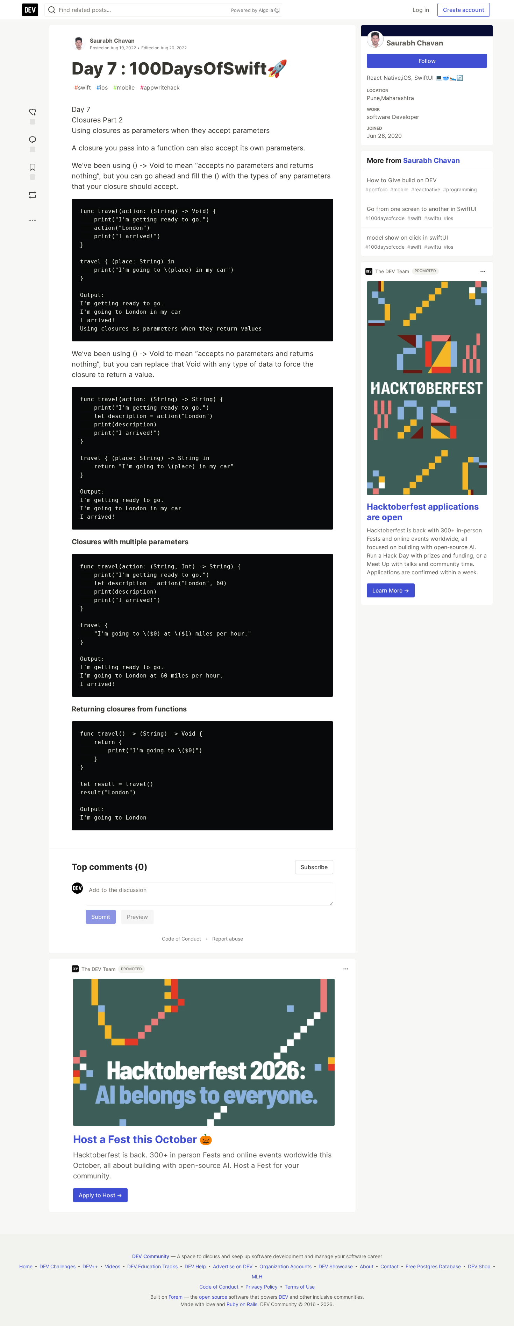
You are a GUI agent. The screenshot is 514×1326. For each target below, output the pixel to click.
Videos (112, 1266)
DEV (283, 1297)
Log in (421, 9)
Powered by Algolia (252, 10)
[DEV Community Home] (30, 10)
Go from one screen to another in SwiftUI (420, 213)
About (366, 1266)
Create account (463, 9)
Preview (137, 916)
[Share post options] (33, 220)
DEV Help (195, 1266)
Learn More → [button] (390, 590)
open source (213, 1297)
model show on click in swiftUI (409, 242)
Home (26, 1266)
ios (102, 87)
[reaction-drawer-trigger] (32, 116)
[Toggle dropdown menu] (345, 968)
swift (82, 87)
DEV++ (90, 1266)
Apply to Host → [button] (100, 1195)
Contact (389, 1266)
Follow (427, 60)
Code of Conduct (181, 939)
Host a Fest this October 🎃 (142, 1139)
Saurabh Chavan (112, 40)
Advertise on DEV (232, 1266)
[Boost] (32, 194)
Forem (176, 1297)
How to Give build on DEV (421, 184)
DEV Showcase (336, 1266)
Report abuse (227, 939)
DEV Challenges (58, 1266)
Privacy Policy (261, 1287)
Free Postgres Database (433, 1266)
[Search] (52, 9)
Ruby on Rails (242, 1304)
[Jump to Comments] (32, 143)
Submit (100, 916)
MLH (257, 1276)
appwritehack (160, 87)
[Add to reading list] (32, 171)
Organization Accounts (285, 1266)
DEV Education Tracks (152, 1266)
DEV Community (150, 1256)
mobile (124, 87)
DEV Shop (479, 1266)
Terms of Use (300, 1287)
